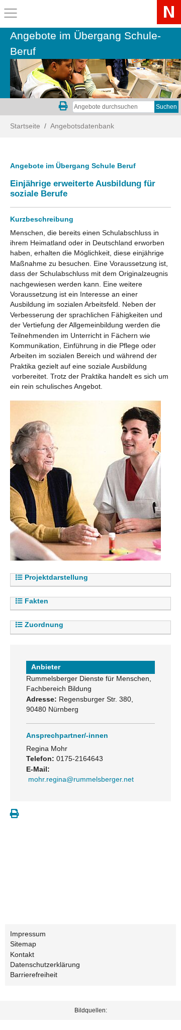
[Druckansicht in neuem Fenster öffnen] (63, 107)
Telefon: (40, 759)
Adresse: (41, 699)
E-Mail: (38, 769)
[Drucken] (14, 814)
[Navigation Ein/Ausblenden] (10, 13)
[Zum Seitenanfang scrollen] (160, 1009)
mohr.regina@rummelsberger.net (81, 779)
